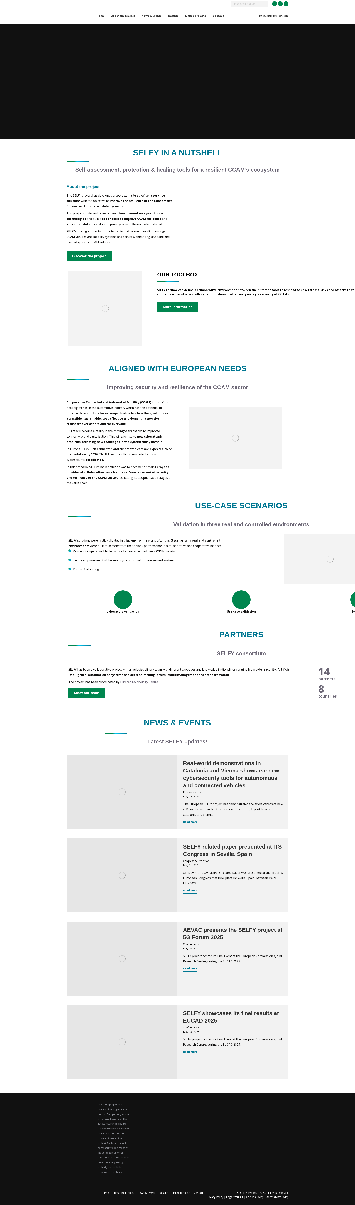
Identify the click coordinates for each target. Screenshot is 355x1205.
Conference (190, 944)
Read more (190, 822)
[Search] (265, 4)
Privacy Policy (215, 1197)
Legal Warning (234, 1197)
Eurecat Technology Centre (139, 682)
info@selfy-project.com (273, 15)
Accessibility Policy (277, 1197)
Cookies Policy (254, 1197)
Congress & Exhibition (196, 861)
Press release (191, 792)
